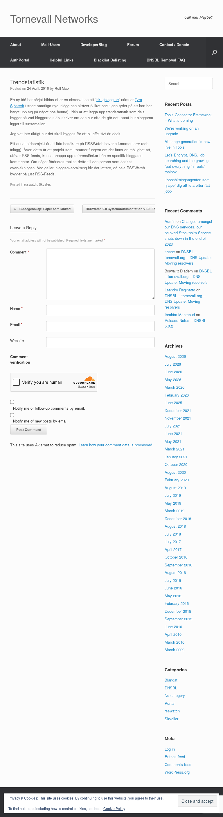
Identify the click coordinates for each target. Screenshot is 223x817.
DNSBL (171, 688)
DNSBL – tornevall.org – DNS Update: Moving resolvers (188, 257)
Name (16, 308)
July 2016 (173, 580)
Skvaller (44, 184)
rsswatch (30, 184)
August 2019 (175, 487)
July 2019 (173, 495)
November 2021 (178, 418)
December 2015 (178, 611)
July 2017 (173, 541)
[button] (214, 52)
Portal (170, 703)
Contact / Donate (174, 44)
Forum (133, 44)
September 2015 (178, 618)
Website (17, 340)
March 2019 (174, 510)
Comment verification (20, 359)
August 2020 (175, 472)
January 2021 (176, 456)
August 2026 (175, 356)
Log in (170, 749)
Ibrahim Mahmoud (180, 314)
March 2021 (174, 449)
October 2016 (176, 557)
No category (175, 695)
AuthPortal (19, 60)
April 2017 (173, 549)
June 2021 (173, 433)
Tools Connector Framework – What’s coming (188, 117)
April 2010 (173, 634)
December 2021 (178, 410)
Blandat (171, 680)
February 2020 (177, 480)
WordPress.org (177, 772)
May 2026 (173, 379)
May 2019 (173, 503)
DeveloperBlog (93, 44)
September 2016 (178, 565)
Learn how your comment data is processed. (116, 445)
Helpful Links (61, 60)
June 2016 (173, 588)
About (15, 44)
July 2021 (173, 426)
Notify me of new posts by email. (41, 421)
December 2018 (178, 518)
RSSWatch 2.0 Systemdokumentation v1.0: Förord (127, 209)
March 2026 (174, 387)
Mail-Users (50, 44)
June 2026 (173, 371)
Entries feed (175, 756)
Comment (19, 252)
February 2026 (177, 395)
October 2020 (176, 464)
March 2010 (174, 642)
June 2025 (173, 402)
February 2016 (177, 603)
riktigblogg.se (107, 99)
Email (16, 324)
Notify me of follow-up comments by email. (49, 408)
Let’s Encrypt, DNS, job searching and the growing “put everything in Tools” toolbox (186, 163)
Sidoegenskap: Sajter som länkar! (42, 209)
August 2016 (175, 572)
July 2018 (173, 534)
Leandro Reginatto (180, 290)
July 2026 (173, 364)
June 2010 (173, 626)
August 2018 (175, 526)
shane (170, 251)
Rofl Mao (62, 88)
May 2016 (173, 595)
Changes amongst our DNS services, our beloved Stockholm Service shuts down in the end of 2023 (188, 233)
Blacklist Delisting (110, 60)
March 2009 (174, 649)
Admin (170, 221)
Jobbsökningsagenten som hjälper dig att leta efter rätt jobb (187, 185)
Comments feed (178, 764)
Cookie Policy (114, 808)
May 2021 (173, 441)
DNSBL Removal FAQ (166, 60)
